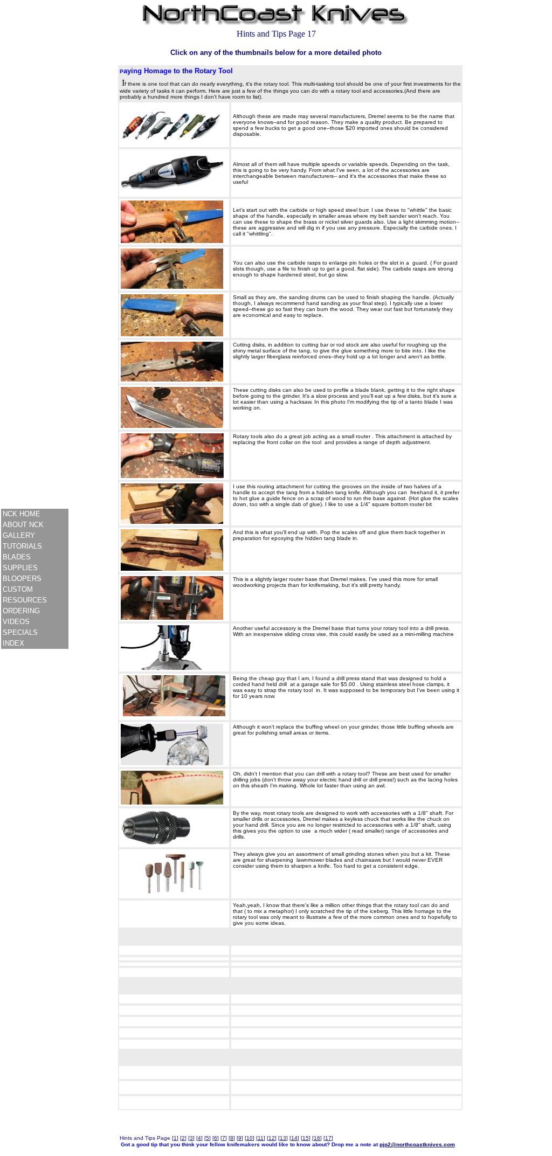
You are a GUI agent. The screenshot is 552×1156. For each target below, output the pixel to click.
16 (317, 1138)
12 (271, 1138)
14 (294, 1138)
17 (328, 1138)
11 (261, 1138)
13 (283, 1138)
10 (249, 1138)
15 (305, 1138)
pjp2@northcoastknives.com (417, 1144)
